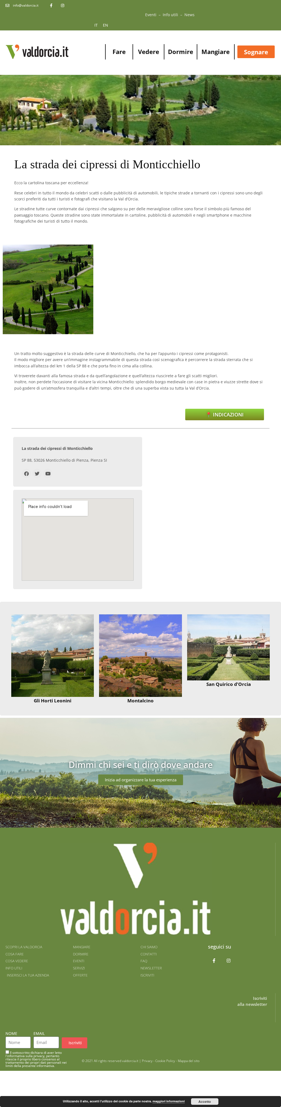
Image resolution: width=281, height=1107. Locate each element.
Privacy (147, 1060)
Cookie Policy (165, 1060)
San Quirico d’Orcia (228, 684)
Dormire (180, 51)
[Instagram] (229, 961)
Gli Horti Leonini (52, 700)
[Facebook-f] (214, 961)
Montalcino (140, 700)
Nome (11, 1033)
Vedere (148, 51)
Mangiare (215, 51)
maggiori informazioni (169, 1101)
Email (39, 1033)
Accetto (204, 1101)
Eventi (150, 14)
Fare (119, 51)
